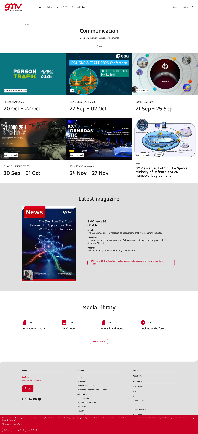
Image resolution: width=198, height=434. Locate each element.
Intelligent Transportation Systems (15, 91)
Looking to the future (153, 328)
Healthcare (81, 407)
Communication (78, 7)
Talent (50, 7)
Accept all (30, 430)
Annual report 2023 (33, 328)
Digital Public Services (86, 402)
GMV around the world (31, 381)
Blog (28, 388)
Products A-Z (175, 7)
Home (27, 25)
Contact (25, 377)
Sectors (39, 7)
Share (101, 46)
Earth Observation (142, 91)
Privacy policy (6, 424)
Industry (80, 411)
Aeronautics (82, 381)
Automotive (82, 394)
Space (72, 91)
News (135, 391)
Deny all (18, 430)
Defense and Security (11, 155)
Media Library (99, 342)
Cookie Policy (17, 424)
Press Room (138, 387)
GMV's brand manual (113, 328)
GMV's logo (68, 328)
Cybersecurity (83, 398)
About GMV (62, 7)
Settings (7, 430)
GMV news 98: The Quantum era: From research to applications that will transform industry (127, 262)
